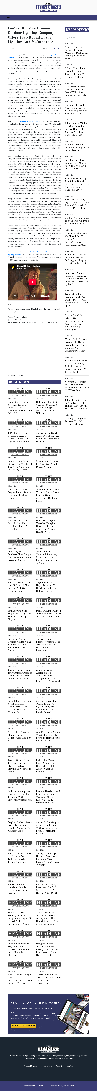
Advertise (59, 1066)
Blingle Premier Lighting (31, 121)
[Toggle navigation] (8, 18)
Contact (70, 1066)
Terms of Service (30, 1066)
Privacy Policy (46, 1066)
